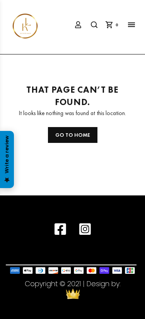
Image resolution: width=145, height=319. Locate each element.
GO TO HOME (72, 134)
